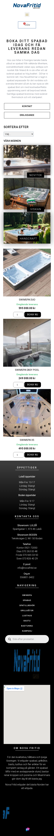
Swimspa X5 (27, 440)
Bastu (27, 621)
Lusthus (27, 615)
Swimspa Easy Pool (27, 369)
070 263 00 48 (29, 551)
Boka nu (32, 314)
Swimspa (27, 595)
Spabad (27, 600)
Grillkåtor (27, 610)
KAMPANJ (27, 631)
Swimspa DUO (27, 299)
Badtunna (27, 626)
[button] (27, 14)
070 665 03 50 (30, 555)
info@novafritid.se (27, 567)
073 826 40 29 (30, 558)
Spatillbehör (27, 605)
